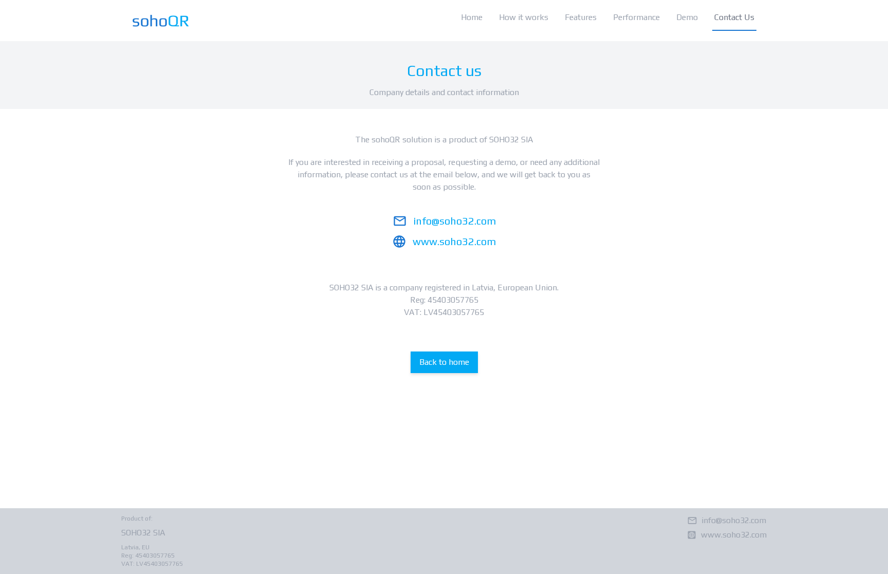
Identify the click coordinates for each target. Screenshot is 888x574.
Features (581, 17)
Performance (636, 17)
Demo (687, 17)
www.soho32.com (454, 241)
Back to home (444, 362)
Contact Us (734, 17)
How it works (523, 17)
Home (472, 17)
